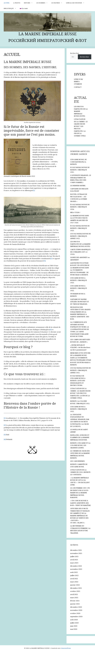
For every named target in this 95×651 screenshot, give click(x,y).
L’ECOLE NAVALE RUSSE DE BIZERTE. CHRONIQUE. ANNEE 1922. (80, 236)
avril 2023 (74, 560)
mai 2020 (73, 629)
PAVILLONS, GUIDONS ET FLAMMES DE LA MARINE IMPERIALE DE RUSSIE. (79, 437)
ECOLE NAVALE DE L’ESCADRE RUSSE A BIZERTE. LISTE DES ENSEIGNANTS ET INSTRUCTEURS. (77, 380)
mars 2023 (74, 563)
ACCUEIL (7, 3)
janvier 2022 (75, 585)
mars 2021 (74, 597)
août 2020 (74, 620)
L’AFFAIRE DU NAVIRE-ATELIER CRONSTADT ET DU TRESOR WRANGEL (79, 301)
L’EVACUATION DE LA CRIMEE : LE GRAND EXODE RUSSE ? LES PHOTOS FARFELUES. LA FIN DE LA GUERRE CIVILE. (80, 393)
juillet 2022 (74, 575)
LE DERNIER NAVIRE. (78, 185)
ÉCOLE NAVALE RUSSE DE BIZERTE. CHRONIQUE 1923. (80, 228)
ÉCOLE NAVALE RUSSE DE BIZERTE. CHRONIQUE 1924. (80, 206)
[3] (45, 261)
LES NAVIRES (55, 3)
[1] (34, 190)
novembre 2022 (76, 569)
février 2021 (75, 601)
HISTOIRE (27, 3)
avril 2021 (74, 594)
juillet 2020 (74, 623)
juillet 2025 (74, 556)
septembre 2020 (76, 616)
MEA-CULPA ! (75, 212)
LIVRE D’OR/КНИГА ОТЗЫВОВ (78, 81)
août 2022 (74, 572)
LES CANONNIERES (77, 461)
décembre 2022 (76, 566)
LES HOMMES (40, 3)
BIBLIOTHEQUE (9, 8)
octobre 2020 (75, 613)
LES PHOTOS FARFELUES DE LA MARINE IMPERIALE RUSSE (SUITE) (80, 244)
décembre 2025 (76, 550)
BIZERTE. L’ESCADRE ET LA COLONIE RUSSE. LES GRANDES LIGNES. (80, 445)
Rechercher (74, 53)
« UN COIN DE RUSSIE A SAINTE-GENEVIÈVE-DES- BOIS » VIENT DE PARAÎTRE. (80, 502)
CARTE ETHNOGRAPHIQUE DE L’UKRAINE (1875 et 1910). (80, 251)
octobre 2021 (75, 591)
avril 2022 (74, 579)
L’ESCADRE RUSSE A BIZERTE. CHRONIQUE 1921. (78, 409)
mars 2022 (74, 582)
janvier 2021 (75, 604)
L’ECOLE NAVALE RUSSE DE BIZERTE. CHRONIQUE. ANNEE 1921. (80, 370)
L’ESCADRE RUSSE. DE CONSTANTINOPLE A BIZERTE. (78, 161)
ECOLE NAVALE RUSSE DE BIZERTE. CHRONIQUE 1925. (80, 169)
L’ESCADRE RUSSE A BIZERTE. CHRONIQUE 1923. (78, 280)
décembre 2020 (76, 607)
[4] (51, 329)
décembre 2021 (76, 588)
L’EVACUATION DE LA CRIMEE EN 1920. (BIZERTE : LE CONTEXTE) (80, 472)
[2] (51, 258)
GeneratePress (66, 648)
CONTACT (77, 87)
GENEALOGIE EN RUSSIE (74, 3)
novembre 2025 (76, 553)
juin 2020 (73, 626)
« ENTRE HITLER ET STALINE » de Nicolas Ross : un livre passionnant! (80, 347)
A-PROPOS (16, 3)
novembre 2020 (76, 610)
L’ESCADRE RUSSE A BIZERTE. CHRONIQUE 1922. (78, 288)
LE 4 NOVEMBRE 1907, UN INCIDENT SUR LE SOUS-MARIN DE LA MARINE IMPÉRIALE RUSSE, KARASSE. (80, 492)
